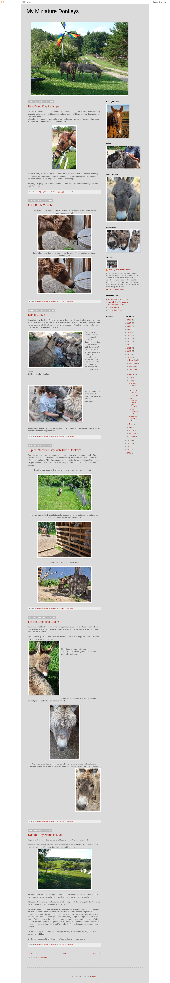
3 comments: (69, 301)
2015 (129, 354)
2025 (129, 323)
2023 (129, 329)
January (132, 437)
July (131, 378)
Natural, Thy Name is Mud (45, 834)
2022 (129, 332)
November (133, 363)
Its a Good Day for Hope (43, 106)
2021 (129, 335)
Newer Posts (33, 954)
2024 (129, 326)
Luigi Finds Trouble (40, 205)
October (132, 366)
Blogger (94, 977)
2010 (129, 450)
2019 (129, 342)
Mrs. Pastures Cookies (116, 305)
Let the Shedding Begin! (43, 621)
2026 (129, 320)
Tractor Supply (113, 307)
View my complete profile (115, 290)
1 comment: (69, 192)
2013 (129, 440)
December (133, 360)
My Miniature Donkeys (53, 11)
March (131, 430)
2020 (129, 339)
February (132, 433)
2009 (129, 453)
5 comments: (69, 944)
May (131, 424)
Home (65, 954)
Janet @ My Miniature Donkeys (120, 270)
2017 (129, 348)
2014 (129, 357)
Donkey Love (36, 314)
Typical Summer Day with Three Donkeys (54, 450)
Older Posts (96, 954)
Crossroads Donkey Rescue (118, 299)
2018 (129, 345)
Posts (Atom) (42, 957)
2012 (129, 444)
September (133, 369)
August (132, 374)
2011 (129, 447)
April (131, 427)
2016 (129, 351)
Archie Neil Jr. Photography (118, 302)
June (131, 381)
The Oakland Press (115, 310)
